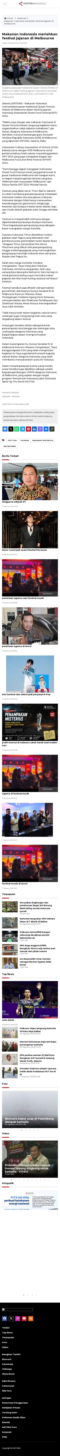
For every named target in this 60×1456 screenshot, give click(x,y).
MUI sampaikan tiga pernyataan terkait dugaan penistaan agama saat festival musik (29, 596)
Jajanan (25, 440)
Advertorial (8, 1386)
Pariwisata (7, 1364)
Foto (5, 1084)
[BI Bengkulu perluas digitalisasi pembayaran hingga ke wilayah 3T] (30, 481)
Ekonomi (6, 1359)
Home (10, 18)
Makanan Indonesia (42, 440)
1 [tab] (21, 1130)
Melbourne (10, 446)
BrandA (6, 1422)
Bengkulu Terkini (11, 1354)
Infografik (8, 1183)
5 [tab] (38, 1130)
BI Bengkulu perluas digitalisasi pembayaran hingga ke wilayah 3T (27, 500)
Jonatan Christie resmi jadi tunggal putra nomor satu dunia (29, 1018)
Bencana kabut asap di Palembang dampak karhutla (29, 1120)
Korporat (6, 1432)
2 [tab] (25, 1130)
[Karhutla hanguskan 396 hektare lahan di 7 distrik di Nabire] (10, 922)
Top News (8, 974)
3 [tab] (30, 1130)
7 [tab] (36, 1179)
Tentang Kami (9, 1412)
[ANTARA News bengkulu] (33, 4)
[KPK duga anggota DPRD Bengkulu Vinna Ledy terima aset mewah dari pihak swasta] (10, 949)
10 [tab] (48, 1179)
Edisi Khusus (8, 1381)
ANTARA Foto (9, 1427)
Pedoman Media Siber (13, 1417)
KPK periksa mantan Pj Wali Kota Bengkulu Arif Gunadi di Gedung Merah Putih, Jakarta (37, 1058)
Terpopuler (8, 894)
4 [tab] (34, 1130)
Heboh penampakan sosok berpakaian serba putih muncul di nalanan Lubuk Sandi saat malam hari (29, 742)
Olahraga (7, 1369)
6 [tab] (32, 1179)
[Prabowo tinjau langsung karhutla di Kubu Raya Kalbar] (10, 1032)
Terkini (5, 1327)
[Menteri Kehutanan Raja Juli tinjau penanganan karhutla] (10, 1045)
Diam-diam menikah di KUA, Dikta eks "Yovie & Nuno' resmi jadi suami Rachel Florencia (28, 548)
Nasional (21, 18)
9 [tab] (44, 1179)
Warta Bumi (8, 1374)
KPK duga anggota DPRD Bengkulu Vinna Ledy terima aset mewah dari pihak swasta (37, 948)
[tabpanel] (30, 1109)
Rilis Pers (7, 1391)
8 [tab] (40, 1179)
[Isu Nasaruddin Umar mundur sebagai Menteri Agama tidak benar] (10, 963)
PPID (4, 1437)
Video (5, 1133)
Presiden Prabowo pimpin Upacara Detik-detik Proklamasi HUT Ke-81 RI (38, 1071)
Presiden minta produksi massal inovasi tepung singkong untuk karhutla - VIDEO (27, 1168)
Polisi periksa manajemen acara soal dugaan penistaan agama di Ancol (27, 645)
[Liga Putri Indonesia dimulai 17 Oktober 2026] (27, 819)
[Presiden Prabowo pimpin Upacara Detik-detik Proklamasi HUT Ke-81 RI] (10, 1072)
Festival (12, 440)
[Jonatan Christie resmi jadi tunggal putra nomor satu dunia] (30, 999)
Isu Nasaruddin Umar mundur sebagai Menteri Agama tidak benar (35, 962)
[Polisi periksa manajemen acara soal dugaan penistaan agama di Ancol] (30, 626)
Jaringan (6, 1398)
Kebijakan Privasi (11, 1407)
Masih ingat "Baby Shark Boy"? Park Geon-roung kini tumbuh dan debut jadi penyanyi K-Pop (29, 693)
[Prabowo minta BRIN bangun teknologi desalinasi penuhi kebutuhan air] (10, 936)
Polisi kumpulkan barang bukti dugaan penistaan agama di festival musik (29, 792)
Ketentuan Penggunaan (15, 1403)
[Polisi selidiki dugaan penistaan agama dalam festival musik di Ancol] (30, 863)
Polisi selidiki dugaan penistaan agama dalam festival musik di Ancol (28, 882)
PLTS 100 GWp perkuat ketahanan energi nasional (29, 1284)
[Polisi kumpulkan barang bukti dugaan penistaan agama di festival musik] (30, 773)
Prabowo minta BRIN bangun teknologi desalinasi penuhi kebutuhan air (35, 935)
